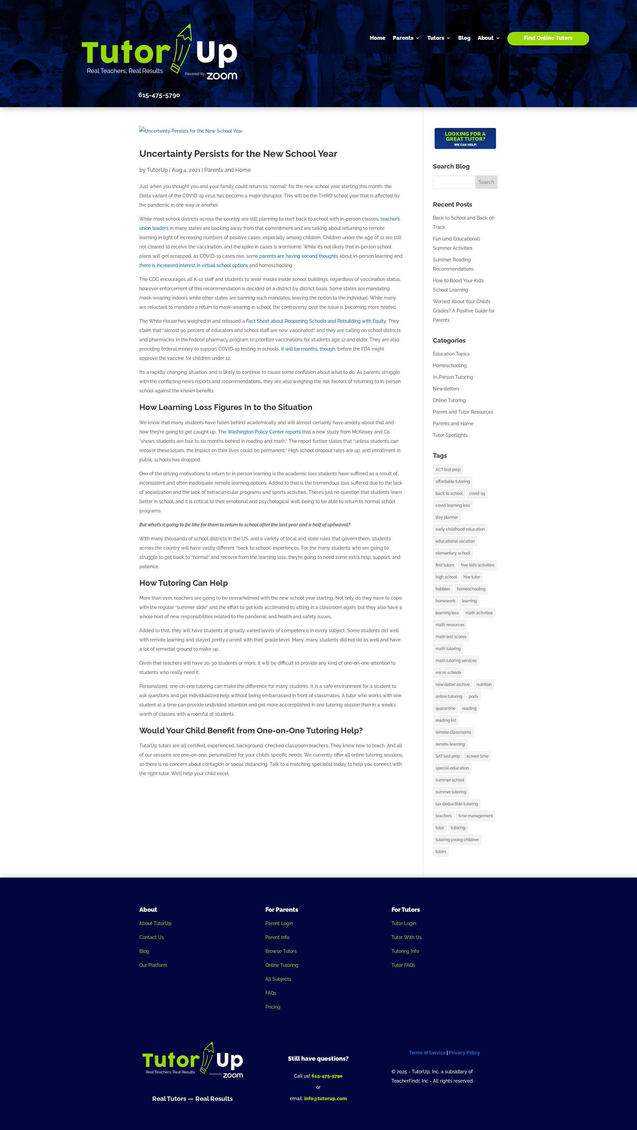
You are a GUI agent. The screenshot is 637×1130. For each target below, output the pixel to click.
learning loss (447, 613)
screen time (477, 756)
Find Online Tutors (548, 38)
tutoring (458, 828)
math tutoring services (456, 660)
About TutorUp (155, 923)
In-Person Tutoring (453, 377)
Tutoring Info (405, 951)
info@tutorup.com (325, 1098)
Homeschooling (450, 365)
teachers (444, 816)
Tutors (435, 38)
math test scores (451, 636)
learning (469, 601)
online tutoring (449, 696)
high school (446, 577)
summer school (450, 780)
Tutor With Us (406, 937)
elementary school (453, 553)
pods (473, 696)
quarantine (446, 708)
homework (445, 601)
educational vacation (455, 541)
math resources (450, 625)
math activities (479, 613)
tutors (441, 851)
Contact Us (151, 937)
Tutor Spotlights (450, 435)
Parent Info (277, 937)
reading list (446, 720)
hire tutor (471, 577)
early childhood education (460, 529)
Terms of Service (427, 1052)
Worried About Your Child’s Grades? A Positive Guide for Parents (464, 311)
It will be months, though (308, 349)
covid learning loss (453, 505)
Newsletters (446, 388)
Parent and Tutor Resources (463, 412)
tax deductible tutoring (457, 804)
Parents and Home (227, 170)
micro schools (448, 672)
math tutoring (448, 648)
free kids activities (477, 565)
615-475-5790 (327, 1076)
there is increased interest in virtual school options (193, 265)
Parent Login (279, 923)
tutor (440, 828)
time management (476, 816)
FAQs (270, 993)
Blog (464, 38)
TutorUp (157, 170)
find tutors (445, 565)
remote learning (450, 744)
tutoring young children (457, 839)
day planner (447, 517)
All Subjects (278, 979)
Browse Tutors (281, 951)
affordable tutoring (453, 481)
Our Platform (153, 965)
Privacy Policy (464, 1052)
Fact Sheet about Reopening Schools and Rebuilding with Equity (316, 321)
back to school (449, 493)
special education (452, 768)
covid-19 (477, 493)
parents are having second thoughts (298, 256)
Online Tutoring (449, 400)
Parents (403, 38)
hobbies (443, 589)
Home (378, 38)
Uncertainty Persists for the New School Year (238, 153)
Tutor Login (403, 923)
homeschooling (471, 589)
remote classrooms (453, 732)
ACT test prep (448, 469)
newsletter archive (453, 684)
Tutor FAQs (403, 965)
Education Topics (451, 354)
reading (469, 708)
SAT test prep (448, 756)
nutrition (484, 684)
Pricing (272, 1007)
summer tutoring (451, 792)
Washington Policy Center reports (264, 431)
